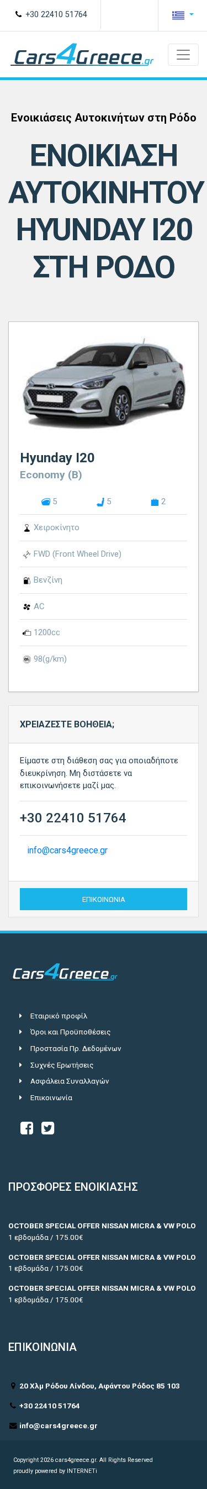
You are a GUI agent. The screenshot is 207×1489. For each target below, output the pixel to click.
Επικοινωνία (51, 1097)
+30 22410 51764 (55, 14)
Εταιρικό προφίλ (58, 1015)
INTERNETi (82, 1471)
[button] (183, 15)
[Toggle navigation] (183, 55)
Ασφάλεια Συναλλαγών (69, 1080)
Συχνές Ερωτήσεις (62, 1064)
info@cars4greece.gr (67, 850)
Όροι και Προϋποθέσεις (70, 1031)
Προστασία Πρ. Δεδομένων (75, 1048)
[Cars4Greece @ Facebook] (26, 1130)
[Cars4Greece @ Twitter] (47, 1130)
